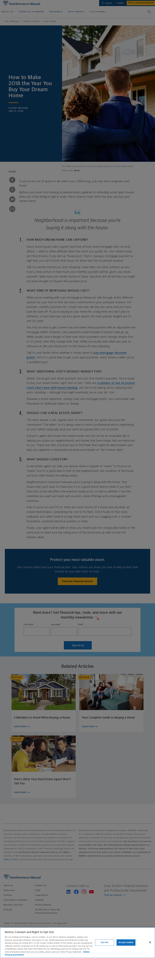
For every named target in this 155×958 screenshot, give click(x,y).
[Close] (150, 942)
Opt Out (104, 942)
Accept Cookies (126, 942)
